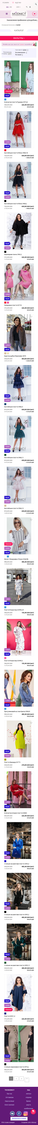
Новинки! (8, 91)
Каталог (11, 25)
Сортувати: (19, 50)
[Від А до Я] (22, 54)
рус (7, 7)
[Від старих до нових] (26, 53)
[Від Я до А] (22, 55)
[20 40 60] (10, 54)
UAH (17, 7)
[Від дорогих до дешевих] (27, 50)
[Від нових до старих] (26, 52)
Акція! (7, 95)
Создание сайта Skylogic (28, 1122)
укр (11, 7)
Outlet (7, 87)
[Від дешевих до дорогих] (27, 49)
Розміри (6, 2)
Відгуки (18, 2)
